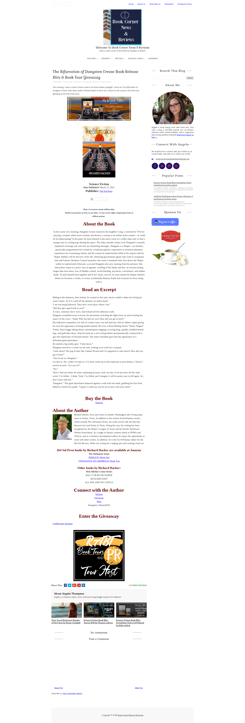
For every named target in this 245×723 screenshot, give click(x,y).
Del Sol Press (106, 191)
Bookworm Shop (185, 4)
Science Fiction (105, 81)
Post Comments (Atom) (72, 693)
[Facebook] (53, 3)
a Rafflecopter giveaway (63, 523)
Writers (119, 58)
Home (131, 4)
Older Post (139, 688)
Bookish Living (135, 58)
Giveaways (153, 58)
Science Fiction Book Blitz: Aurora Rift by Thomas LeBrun (98, 621)
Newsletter (169, 4)
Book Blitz (68, 81)
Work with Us (154, 4)
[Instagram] (64, 3)
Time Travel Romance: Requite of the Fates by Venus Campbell (65, 621)
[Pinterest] (70, 3)
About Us (141, 4)
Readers (105, 58)
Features (91, 58)
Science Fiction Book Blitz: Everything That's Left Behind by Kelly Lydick (130, 623)
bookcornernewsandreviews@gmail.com (172, 159)
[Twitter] (59, 3)
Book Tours (77, 81)
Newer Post (58, 688)
